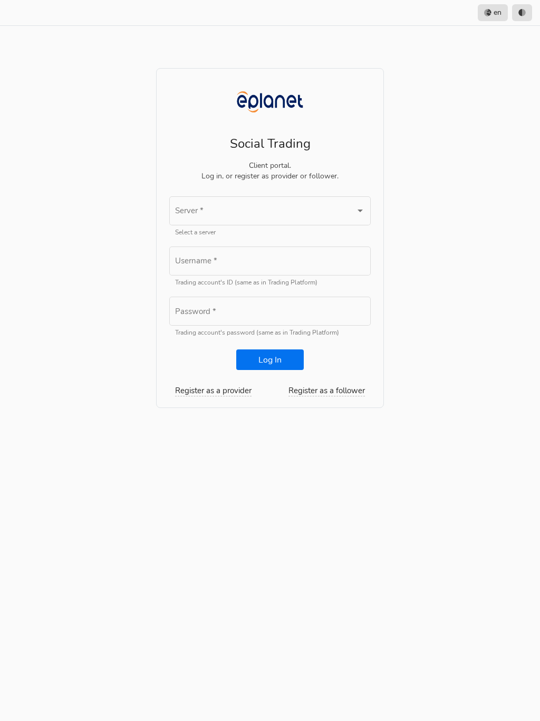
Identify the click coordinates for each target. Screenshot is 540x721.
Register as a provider (213, 390)
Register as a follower (326, 390)
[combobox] (270, 212)
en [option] (496, 12)
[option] (522, 12)
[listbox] (505, 12)
